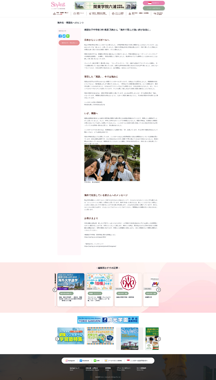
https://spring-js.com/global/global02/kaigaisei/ (100, 246)
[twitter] (64, 36)
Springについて (74, 369)
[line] (67, 36)
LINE (98, 360)
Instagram (71, 360)
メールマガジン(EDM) (115, 360)
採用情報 (108, 369)
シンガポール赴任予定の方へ (139, 360)
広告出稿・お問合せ (92, 369)
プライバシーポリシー (123, 369)
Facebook (86, 360)
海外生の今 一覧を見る (69, 43)
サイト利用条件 (141, 369)
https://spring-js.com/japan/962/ (95, 237)
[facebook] (60, 36)
